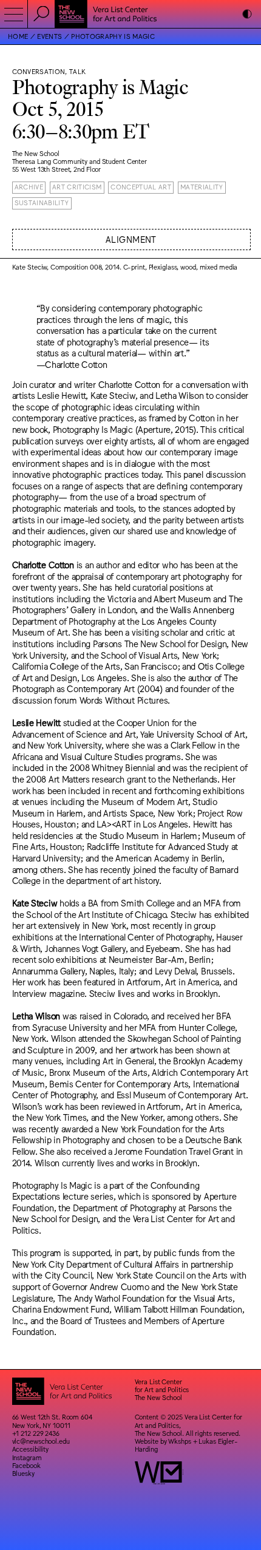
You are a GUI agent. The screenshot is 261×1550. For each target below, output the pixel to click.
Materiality (201, 187)
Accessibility (30, 1449)
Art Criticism (76, 187)
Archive (29, 187)
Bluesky (23, 1473)
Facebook (26, 1465)
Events (49, 36)
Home (18, 36)
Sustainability (42, 202)
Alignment (131, 239)
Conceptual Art (140, 187)
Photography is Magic (113, 36)
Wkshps (179, 1441)
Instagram (27, 1457)
